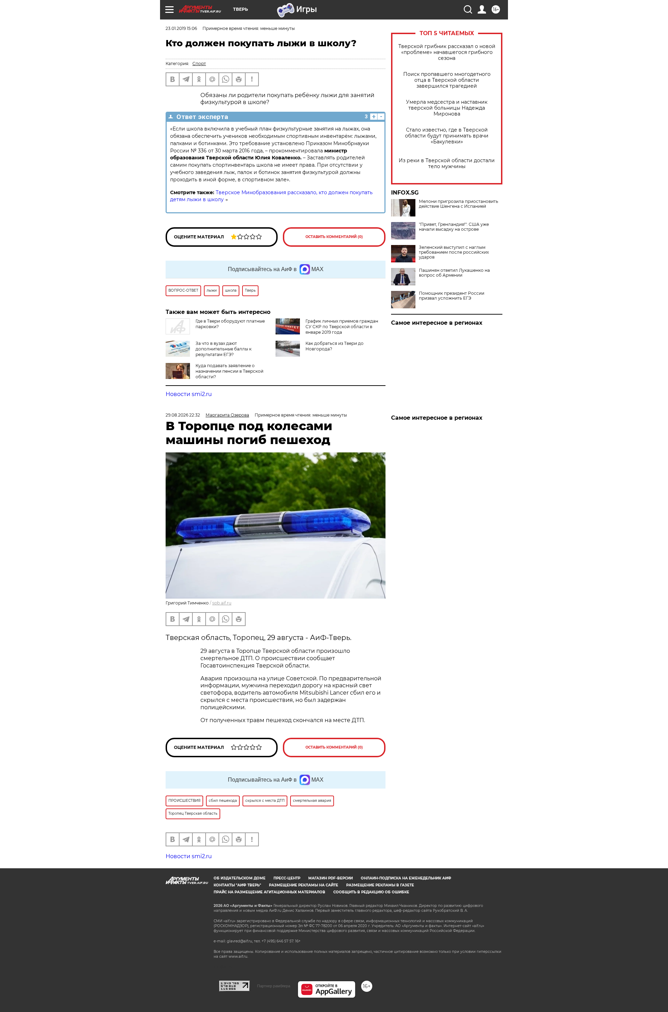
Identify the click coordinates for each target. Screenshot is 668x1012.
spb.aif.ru (221, 603)
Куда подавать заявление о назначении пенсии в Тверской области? (229, 371)
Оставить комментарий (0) (334, 237)
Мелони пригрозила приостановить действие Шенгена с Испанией (458, 204)
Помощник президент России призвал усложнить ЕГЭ (451, 296)
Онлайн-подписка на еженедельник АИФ (406, 878)
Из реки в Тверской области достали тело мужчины (447, 163)
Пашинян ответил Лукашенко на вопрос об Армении (454, 273)
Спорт (199, 63)
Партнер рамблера (273, 986)
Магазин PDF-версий (330, 878)
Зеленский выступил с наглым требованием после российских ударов (454, 252)
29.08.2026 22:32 (183, 415)
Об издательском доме (239, 878)
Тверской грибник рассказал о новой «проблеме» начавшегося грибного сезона (446, 52)
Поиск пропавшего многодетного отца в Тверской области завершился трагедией (447, 80)
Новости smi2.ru (189, 394)
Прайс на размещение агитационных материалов (269, 892)
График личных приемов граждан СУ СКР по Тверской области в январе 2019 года (341, 326)
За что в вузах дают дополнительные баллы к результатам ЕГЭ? (224, 349)
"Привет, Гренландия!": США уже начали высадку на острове (454, 227)
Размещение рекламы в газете (380, 885)
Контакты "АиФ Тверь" (237, 885)
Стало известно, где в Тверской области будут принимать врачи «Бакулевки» (446, 136)
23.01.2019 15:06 (181, 28)
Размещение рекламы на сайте (303, 885)
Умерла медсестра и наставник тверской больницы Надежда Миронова (446, 108)
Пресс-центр (286, 878)
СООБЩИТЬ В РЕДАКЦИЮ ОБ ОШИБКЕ (371, 892)
